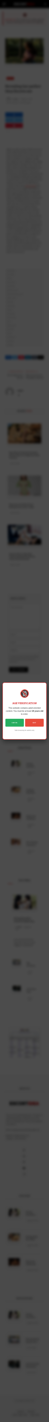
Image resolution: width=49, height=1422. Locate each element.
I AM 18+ (15, 723)
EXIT (34, 723)
